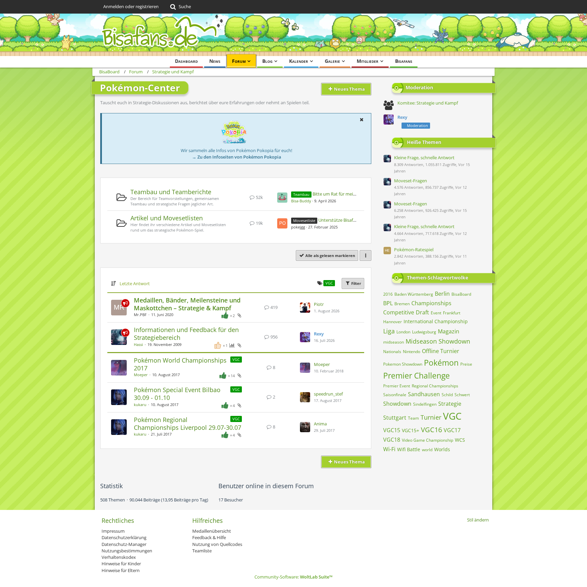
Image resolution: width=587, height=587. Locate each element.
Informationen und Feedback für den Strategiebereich (186, 334)
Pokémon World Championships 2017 (180, 364)
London (403, 332)
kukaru (140, 404)
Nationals (392, 351)
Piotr (319, 304)
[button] (361, 119)
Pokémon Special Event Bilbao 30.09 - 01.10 (177, 394)
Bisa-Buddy (301, 200)
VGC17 (452, 430)
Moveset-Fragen (410, 181)
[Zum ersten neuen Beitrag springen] (282, 197)
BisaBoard (461, 294)
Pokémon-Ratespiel (413, 249)
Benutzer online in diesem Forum (266, 486)
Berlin (442, 293)
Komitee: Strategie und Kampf (427, 103)
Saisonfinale (394, 395)
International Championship (436, 321)
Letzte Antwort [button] (135, 283)
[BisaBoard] (293, 35)
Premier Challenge (416, 375)
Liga (389, 331)
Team (413, 418)
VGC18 (391, 439)
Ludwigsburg (424, 332)
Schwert (462, 395)
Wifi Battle (408, 449)
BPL (388, 303)
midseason (393, 342)
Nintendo (411, 351)
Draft (422, 312)
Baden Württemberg (413, 294)
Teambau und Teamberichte (170, 192)
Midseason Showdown (438, 341)
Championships (431, 303)
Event (436, 313)
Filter (355, 283)
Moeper (141, 374)
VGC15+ (410, 430)
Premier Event (396, 386)
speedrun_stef (328, 394)
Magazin (448, 331)
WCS (460, 440)
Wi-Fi (389, 449)
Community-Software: (293, 577)
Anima (320, 424)
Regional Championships (435, 386)
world (427, 450)
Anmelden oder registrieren (131, 6)
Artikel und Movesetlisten (166, 218)
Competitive (398, 312)
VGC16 (431, 429)
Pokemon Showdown (402, 364)
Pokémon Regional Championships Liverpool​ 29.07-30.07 (187, 424)
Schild (447, 395)
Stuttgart (394, 417)
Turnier (431, 417)
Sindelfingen (425, 404)
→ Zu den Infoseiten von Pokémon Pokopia (236, 157)
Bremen (402, 304)
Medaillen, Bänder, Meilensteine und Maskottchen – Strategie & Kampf (187, 304)
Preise (466, 364)
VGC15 (391, 430)
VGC (236, 359)
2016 (388, 294)
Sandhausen (424, 394)
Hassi (138, 344)
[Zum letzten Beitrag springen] (305, 307)
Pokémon (441, 362)
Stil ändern (478, 520)
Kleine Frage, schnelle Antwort (424, 157)
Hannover (392, 322)
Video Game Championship (427, 440)
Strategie (449, 403)
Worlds (442, 449)
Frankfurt (451, 313)
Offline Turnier (440, 351)
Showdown (397, 403)
